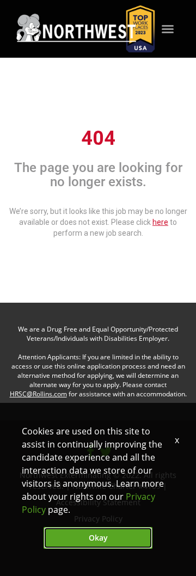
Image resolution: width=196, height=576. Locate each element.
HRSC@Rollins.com (38, 394)
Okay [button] (98, 537)
